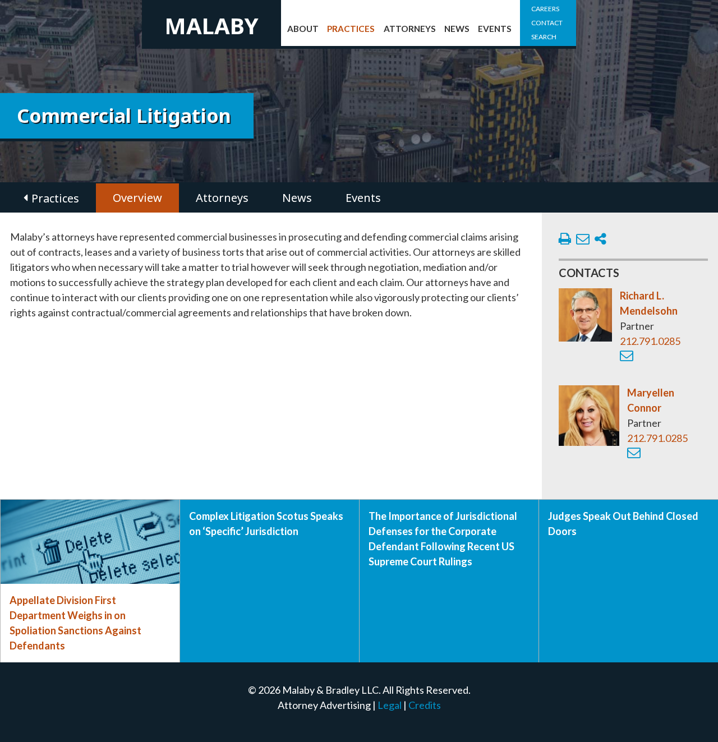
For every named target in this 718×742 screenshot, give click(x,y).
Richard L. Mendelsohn (649, 303)
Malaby (211, 25)
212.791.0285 (650, 341)
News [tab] (297, 197)
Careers (545, 8)
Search (543, 37)
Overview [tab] (137, 197)
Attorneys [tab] (222, 197)
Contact (547, 23)
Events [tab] (363, 197)
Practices (351, 29)
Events (495, 29)
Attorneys (410, 29)
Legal (390, 705)
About (303, 29)
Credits (424, 705)
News (457, 29)
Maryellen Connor (650, 400)
